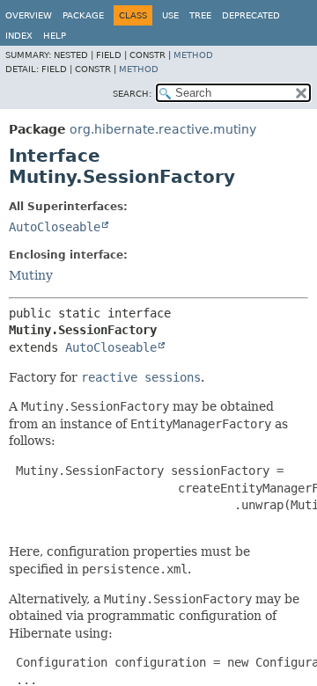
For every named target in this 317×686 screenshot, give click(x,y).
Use (170, 15)
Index (19, 35)
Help (54, 35)
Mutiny (31, 275)
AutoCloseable (54, 227)
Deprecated (251, 15)
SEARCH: (132, 94)
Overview (28, 15)
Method (193, 55)
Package (83, 15)
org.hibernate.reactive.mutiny (163, 129)
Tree (200, 15)
